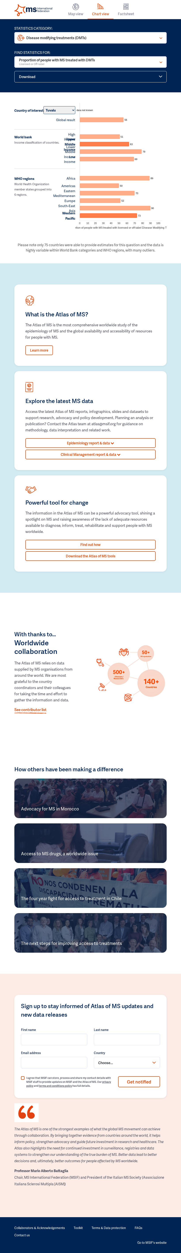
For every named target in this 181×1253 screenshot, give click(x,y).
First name (28, 1030)
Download (27, 76)
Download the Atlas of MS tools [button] (90, 555)
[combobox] (127, 1062)
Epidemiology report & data (89, 442)
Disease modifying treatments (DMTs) (56, 37)
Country (99, 1053)
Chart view (100, 13)
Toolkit (78, 1228)
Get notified (139, 1082)
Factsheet (126, 13)
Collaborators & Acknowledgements (39, 1228)
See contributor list (30, 709)
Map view (75, 13)
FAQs (138, 1228)
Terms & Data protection (109, 1228)
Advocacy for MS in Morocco (50, 809)
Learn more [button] (39, 350)
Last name (101, 1030)
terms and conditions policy (55, 1086)
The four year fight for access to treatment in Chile (71, 898)
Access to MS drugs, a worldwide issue (59, 853)
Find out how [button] (90, 544)
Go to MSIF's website (152, 1242)
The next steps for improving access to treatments (71, 943)
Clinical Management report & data (89, 454)
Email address (31, 1053)
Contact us (22, 1235)
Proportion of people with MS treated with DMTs (57, 61)
